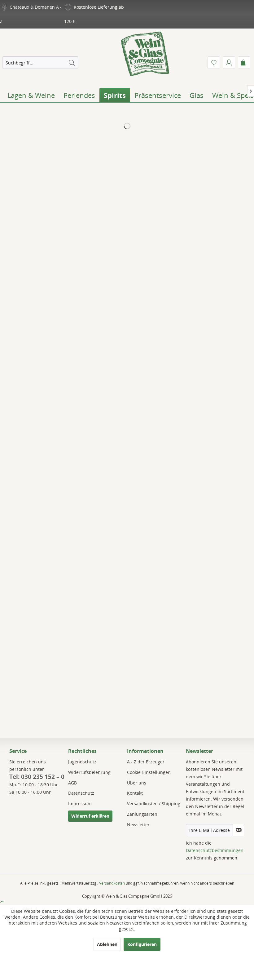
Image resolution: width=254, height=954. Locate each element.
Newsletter (138, 825)
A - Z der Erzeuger (145, 762)
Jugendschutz (82, 762)
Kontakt (135, 793)
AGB (72, 783)
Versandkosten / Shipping (153, 803)
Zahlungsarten (142, 814)
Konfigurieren (142, 944)
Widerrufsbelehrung (89, 772)
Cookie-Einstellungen (149, 772)
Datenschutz (81, 793)
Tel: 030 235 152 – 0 (36, 777)
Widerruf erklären (90, 816)
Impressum (80, 803)
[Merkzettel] (214, 62)
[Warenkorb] (244, 62)
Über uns (136, 783)
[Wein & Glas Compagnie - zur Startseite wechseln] (145, 54)
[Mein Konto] (229, 62)
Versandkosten (112, 883)
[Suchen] (71, 62)
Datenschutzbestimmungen (214, 850)
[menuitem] (40, 62)
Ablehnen (107, 944)
